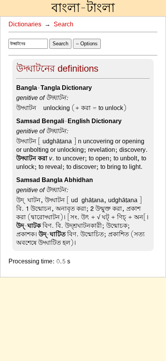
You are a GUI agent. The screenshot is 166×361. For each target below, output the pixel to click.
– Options (87, 43)
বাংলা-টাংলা (83, 8)
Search (63, 24)
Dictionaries (24, 24)
